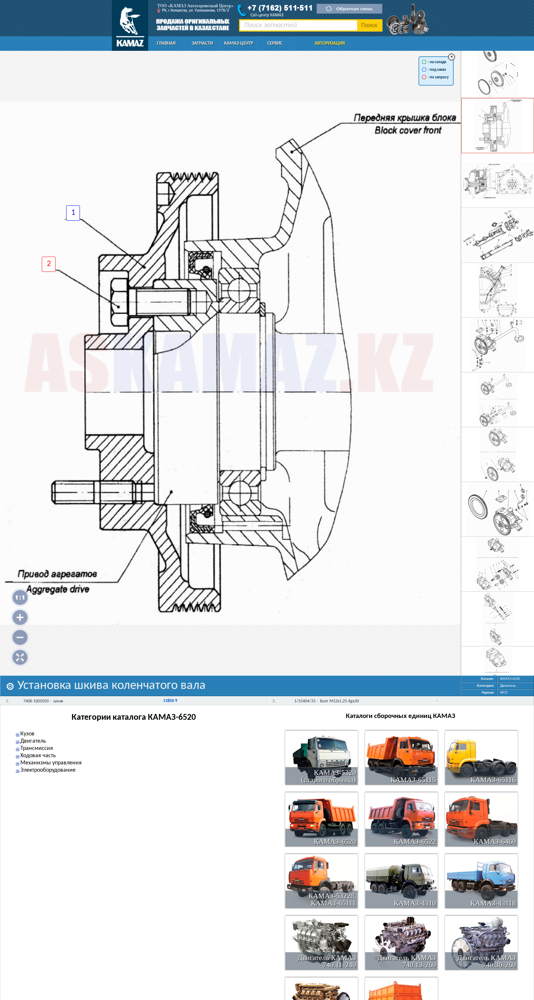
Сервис (275, 43)
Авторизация (330, 43)
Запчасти (202, 43)
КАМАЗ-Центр (238, 43)
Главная (166, 43)
